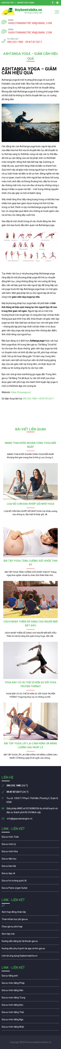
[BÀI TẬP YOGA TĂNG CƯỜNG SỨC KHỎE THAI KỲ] (30, 538)
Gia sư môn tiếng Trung (30, 998)
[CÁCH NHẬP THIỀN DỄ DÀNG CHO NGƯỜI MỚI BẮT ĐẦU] (30, 599)
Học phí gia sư (30, 920)
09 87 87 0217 (46, 398)
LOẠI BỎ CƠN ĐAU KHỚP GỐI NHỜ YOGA (30, 503)
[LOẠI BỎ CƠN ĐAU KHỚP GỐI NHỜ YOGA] (30, 481)
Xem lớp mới (30, 934)
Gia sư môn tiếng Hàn (30, 991)
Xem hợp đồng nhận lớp (30, 912)
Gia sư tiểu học (30, 859)
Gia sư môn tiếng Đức (30, 1005)
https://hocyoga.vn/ (21, 392)
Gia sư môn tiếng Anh (30, 976)
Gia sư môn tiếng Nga (30, 956)
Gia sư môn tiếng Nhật (30, 1027)
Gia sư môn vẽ (30, 874)
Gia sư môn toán (30, 837)
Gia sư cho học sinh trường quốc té (30, 881)
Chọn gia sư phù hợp (30, 927)
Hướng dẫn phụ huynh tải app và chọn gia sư (30, 949)
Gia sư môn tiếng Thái (30, 1013)
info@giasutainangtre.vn (19, 818)
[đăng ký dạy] (22, 12)
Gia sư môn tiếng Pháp (30, 984)
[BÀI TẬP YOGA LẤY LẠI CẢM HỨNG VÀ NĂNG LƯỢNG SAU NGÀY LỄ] (30, 721)
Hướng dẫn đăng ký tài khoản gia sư (30, 942)
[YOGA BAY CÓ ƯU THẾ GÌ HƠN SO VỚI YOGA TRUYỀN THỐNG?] (30, 660)
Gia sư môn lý (30, 845)
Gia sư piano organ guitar (30, 888)
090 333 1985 (30, 398)
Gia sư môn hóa (30, 852)
